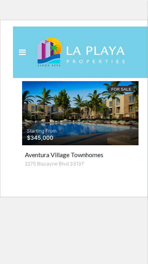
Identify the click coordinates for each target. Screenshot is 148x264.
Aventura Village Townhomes (64, 154)
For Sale (121, 89)
